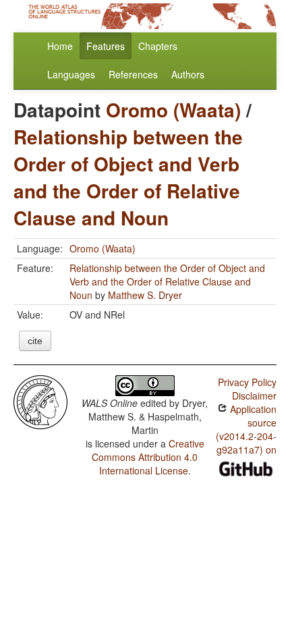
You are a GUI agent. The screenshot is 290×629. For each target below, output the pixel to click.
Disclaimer (254, 395)
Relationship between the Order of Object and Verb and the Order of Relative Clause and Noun (128, 177)
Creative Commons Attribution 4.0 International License (148, 457)
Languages (71, 74)
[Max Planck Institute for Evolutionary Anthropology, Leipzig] (40, 401)
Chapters (157, 46)
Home (60, 46)
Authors (187, 74)
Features (105, 46)
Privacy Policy (247, 382)
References (133, 74)
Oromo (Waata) (173, 110)
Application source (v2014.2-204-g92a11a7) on (246, 429)
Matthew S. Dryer (145, 295)
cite (35, 340)
